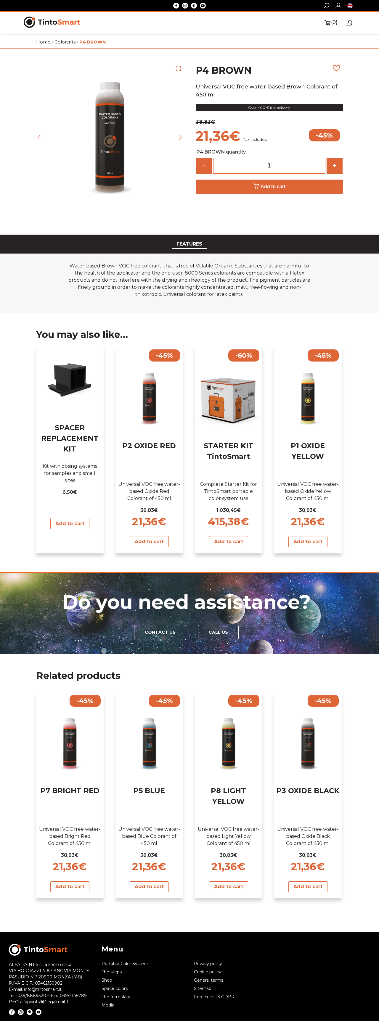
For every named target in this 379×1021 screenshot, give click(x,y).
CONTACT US (160, 632)
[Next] (180, 137)
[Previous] (39, 137)
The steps (112, 972)
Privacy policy (208, 963)
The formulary (116, 996)
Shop (107, 980)
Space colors (115, 988)
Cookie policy (207, 972)
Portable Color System (125, 963)
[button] (354, 5)
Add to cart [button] (69, 523)
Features (189, 244)
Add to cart (273, 186)
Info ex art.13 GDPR (214, 996)
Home (43, 42)
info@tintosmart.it (43, 989)
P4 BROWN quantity (221, 152)
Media (108, 1005)
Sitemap (202, 988)
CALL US (218, 632)
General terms (208, 980)
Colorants (65, 42)
